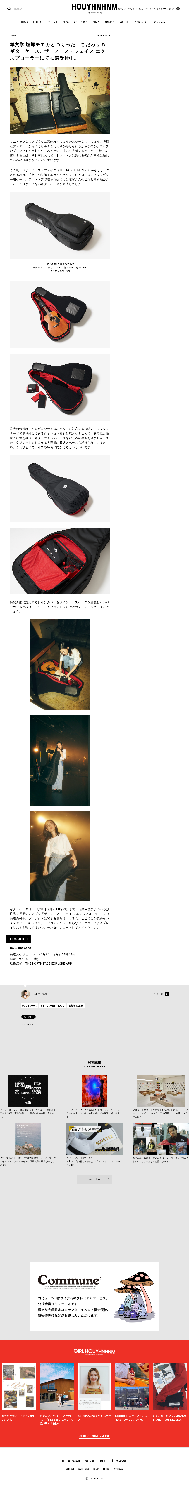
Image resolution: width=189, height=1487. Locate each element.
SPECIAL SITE (142, 22)
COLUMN (52, 22)
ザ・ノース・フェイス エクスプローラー (72, 914)
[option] (19, 1394)
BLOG (66, 22)
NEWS (24, 22)
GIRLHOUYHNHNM (94, 1436)
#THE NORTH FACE (52, 1005)
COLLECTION (80, 22)
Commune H (161, 22)
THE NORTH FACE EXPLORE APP (48, 963)
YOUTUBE (125, 22)
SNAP (96, 22)
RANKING (109, 22)
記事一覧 (158, 994)
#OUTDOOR (29, 1005)
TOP (23, 1024)
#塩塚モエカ (75, 1005)
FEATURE (37, 22)
